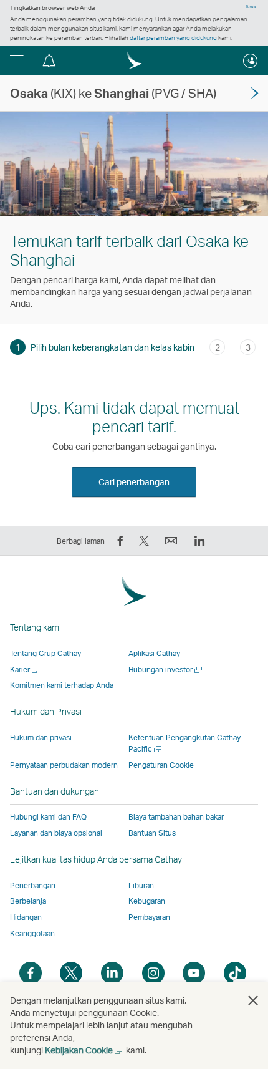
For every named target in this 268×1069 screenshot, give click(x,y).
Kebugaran (146, 901)
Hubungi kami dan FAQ (48, 816)
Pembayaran (149, 917)
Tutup (251, 6)
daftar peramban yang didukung (173, 37)
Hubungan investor (166, 669)
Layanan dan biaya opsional (56, 833)
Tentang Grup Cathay (45, 653)
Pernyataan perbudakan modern (64, 765)
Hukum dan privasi (41, 737)
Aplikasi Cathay (154, 653)
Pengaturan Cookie (161, 765)
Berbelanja (28, 901)
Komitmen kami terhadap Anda (61, 685)
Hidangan (26, 917)
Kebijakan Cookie (84, 1050)
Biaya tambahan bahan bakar (176, 816)
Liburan (141, 885)
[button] (17, 60)
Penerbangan (32, 885)
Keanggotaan (32, 933)
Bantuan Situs (152, 833)
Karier (25, 669)
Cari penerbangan (134, 481)
